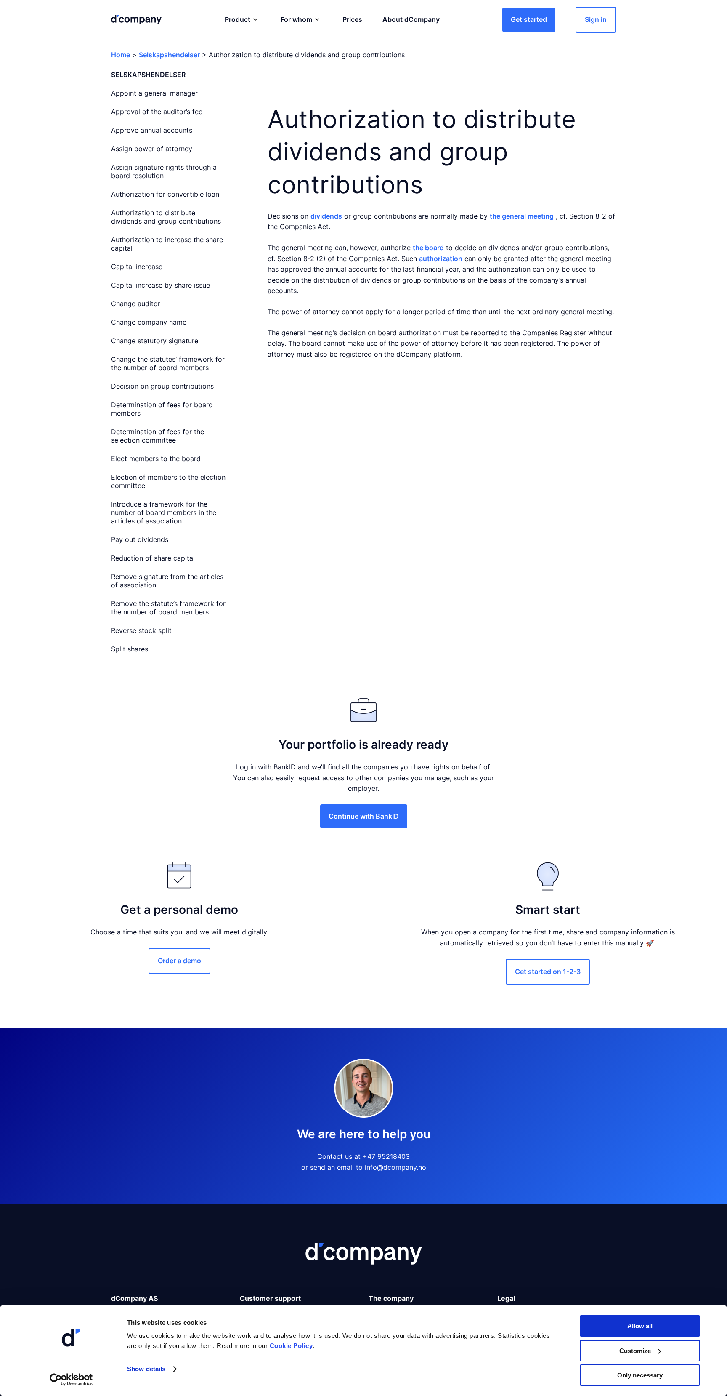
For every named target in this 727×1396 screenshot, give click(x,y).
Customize (635, 1350)
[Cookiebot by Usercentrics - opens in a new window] (71, 1379)
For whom (296, 19)
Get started (529, 19)
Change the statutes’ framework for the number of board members (168, 363)
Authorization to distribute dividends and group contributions (166, 216)
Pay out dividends (139, 539)
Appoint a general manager (154, 93)
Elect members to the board (156, 458)
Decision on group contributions (162, 386)
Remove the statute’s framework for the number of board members (168, 607)
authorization (440, 258)
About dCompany (411, 19)
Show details (146, 1368)
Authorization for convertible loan (165, 194)
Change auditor (135, 303)
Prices (352, 19)
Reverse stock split (141, 630)
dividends (326, 216)
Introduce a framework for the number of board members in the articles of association (163, 512)
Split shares (129, 649)
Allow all (640, 1325)
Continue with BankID (364, 816)
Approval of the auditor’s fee (156, 111)
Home (120, 55)
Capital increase (136, 266)
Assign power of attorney (151, 148)
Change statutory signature (154, 340)
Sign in (596, 19)
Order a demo (179, 960)
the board (428, 247)
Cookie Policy (291, 1345)
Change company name (148, 322)
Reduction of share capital (153, 558)
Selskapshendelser (169, 55)
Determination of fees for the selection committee (157, 435)
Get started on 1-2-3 (548, 971)
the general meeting (522, 216)
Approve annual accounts (151, 130)
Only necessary (640, 1375)
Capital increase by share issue (160, 285)
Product (237, 19)
